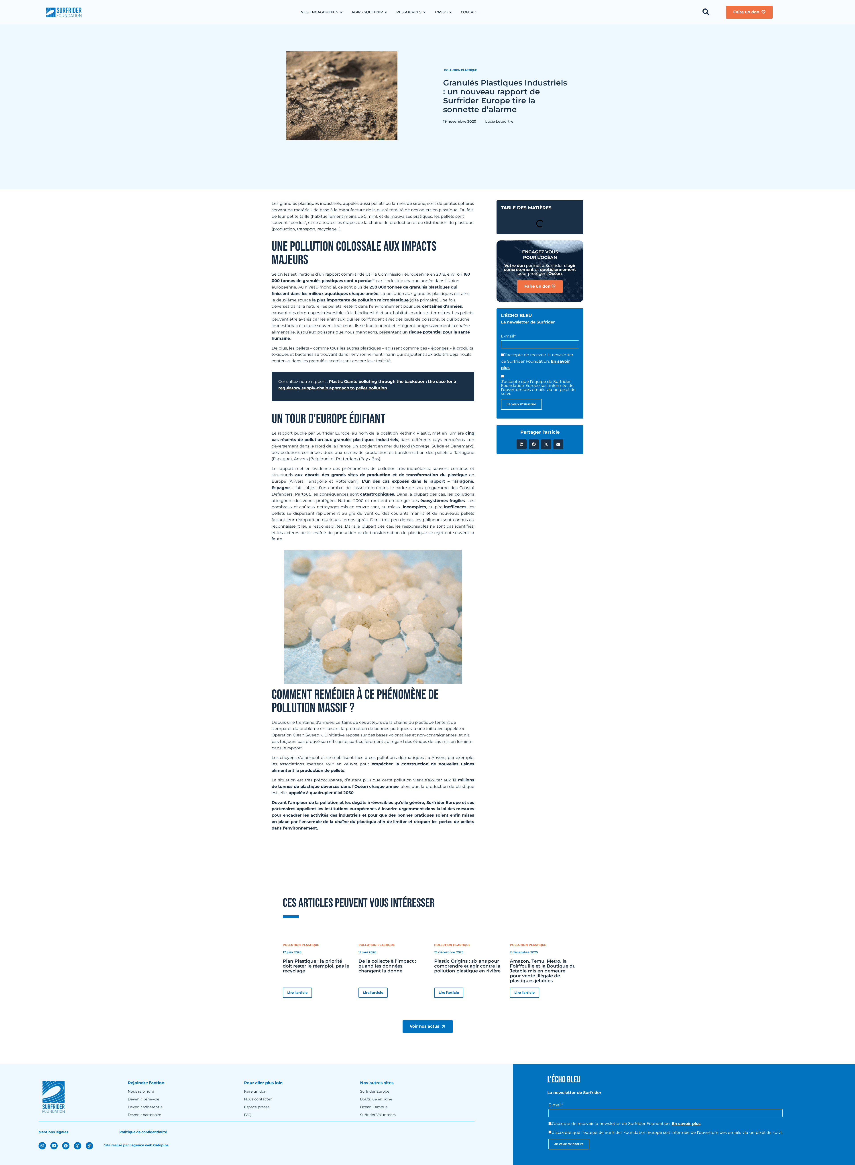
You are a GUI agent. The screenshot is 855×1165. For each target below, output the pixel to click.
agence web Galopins (150, 1145)
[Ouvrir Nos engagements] (341, 12)
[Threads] (77, 1145)
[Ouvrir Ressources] (424, 12)
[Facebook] (65, 1145)
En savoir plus (686, 1123)
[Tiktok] (89, 1145)
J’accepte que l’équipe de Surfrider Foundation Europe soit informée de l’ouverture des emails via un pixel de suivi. (538, 388)
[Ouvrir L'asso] (450, 12)
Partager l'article (540, 432)
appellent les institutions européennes (337, 808)
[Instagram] (42, 1145)
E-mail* (508, 336)
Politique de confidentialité (143, 1132)
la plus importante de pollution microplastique (360, 300)
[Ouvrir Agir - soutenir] (386, 12)
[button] (522, 444)
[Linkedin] (54, 1145)
